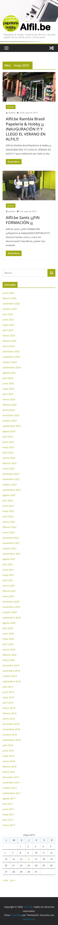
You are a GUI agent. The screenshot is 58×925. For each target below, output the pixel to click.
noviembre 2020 (11, 606)
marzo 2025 (9, 335)
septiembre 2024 (12, 367)
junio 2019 (8, 692)
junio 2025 (8, 319)
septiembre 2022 (12, 489)
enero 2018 (9, 771)
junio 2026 (8, 292)
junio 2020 (8, 633)
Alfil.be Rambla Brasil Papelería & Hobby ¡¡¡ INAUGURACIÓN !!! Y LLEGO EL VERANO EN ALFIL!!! (25, 129)
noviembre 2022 (11, 479)
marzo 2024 (9, 399)
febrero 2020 (9, 654)
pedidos (11, 112)
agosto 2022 (9, 495)
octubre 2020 (10, 612)
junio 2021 (8, 569)
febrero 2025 (9, 340)
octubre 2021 (10, 548)
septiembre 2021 (12, 553)
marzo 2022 (9, 521)
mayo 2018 (8, 755)
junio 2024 (8, 383)
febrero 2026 (9, 298)
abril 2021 (8, 580)
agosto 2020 (9, 622)
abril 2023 (8, 452)
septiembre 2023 (12, 426)
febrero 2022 (9, 527)
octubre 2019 (10, 676)
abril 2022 (8, 516)
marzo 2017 (9, 825)
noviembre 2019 (11, 670)
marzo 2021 (9, 585)
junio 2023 (8, 441)
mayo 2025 (8, 324)
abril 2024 (8, 394)
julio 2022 (8, 500)
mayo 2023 (8, 447)
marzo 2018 (9, 761)
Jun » (12, 880)
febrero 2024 (9, 404)
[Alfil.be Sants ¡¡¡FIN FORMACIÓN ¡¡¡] (29, 185)
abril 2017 (8, 819)
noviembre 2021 (11, 543)
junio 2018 (8, 750)
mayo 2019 (8, 697)
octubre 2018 (10, 734)
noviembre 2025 (11, 303)
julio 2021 (8, 564)
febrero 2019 (9, 713)
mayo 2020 (8, 638)
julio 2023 (8, 436)
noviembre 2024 (11, 356)
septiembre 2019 (12, 681)
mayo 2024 (8, 388)
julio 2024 (8, 378)
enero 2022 (9, 532)
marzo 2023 (9, 457)
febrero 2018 (9, 766)
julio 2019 (8, 686)
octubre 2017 (10, 787)
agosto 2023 (9, 431)
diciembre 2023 (11, 415)
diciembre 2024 (11, 351)
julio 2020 (8, 628)
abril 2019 (8, 702)
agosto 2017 (9, 798)
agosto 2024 (9, 372)
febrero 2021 (9, 590)
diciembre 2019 (11, 665)
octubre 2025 (10, 308)
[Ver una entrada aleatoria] (51, 48)
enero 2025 (9, 346)
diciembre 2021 (11, 537)
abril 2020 (8, 644)
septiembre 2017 (12, 793)
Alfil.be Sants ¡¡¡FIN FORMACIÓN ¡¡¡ (22, 220)
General (10, 107)
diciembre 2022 (11, 473)
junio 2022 (8, 505)
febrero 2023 (9, 463)
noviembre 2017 (11, 782)
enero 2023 (9, 468)
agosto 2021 (9, 559)
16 (28, 859)
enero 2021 (9, 596)
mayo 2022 (8, 511)
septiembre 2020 (12, 617)
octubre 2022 (10, 484)
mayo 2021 (8, 575)
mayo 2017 (8, 814)
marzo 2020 (9, 649)
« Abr (5, 880)
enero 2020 (9, 660)
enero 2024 (9, 410)
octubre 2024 (10, 362)
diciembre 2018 (11, 724)
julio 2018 (8, 745)
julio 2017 (8, 803)
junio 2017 (8, 809)
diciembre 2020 (11, 601)
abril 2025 (8, 330)
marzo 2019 (9, 708)
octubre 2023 (10, 420)
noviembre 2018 (11, 729)
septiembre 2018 (12, 739)
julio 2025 (8, 314)
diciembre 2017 (11, 777)
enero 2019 (9, 718)
